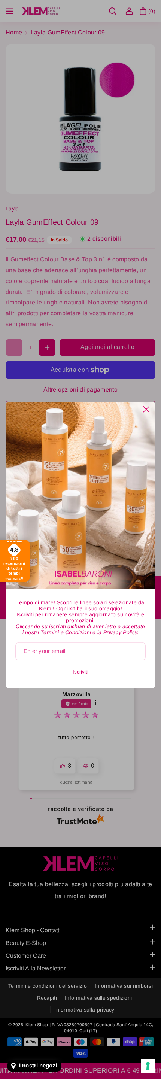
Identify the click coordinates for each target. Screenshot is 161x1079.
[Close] (146, 409)
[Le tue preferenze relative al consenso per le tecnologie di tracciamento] (148, 1066)
